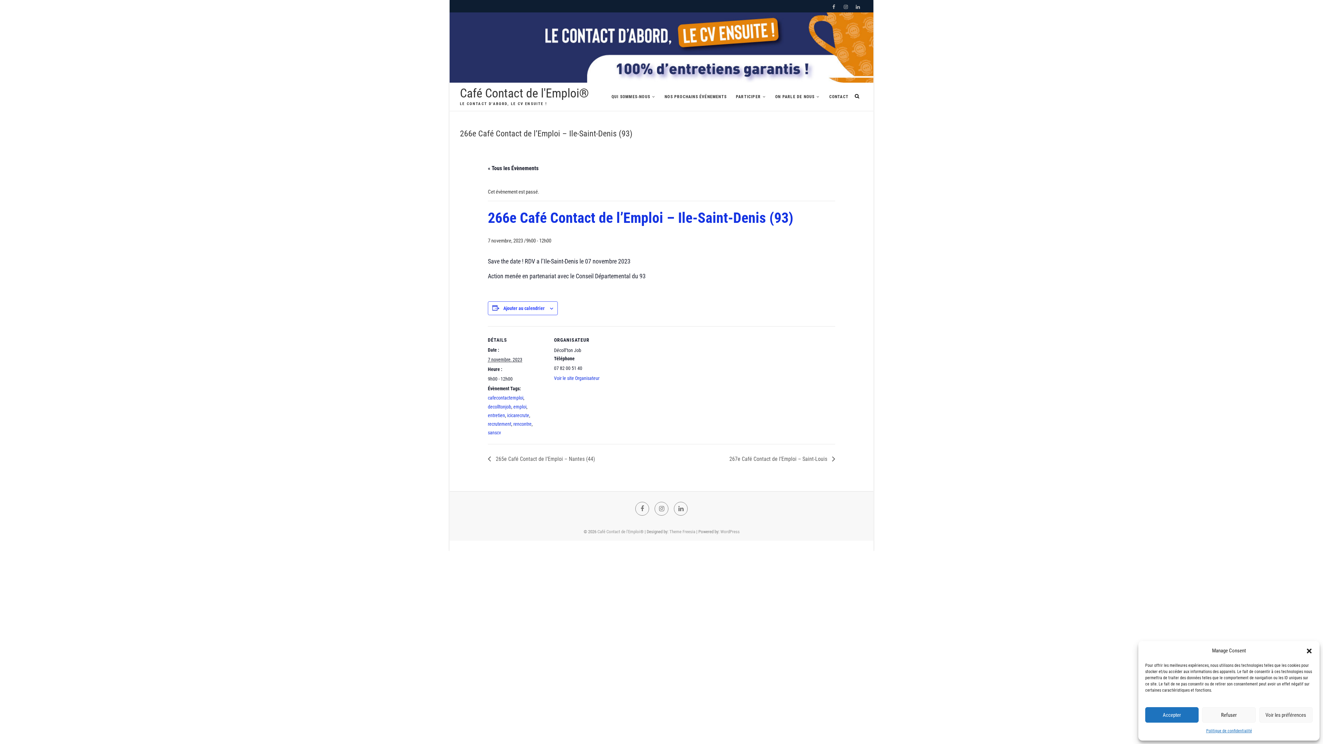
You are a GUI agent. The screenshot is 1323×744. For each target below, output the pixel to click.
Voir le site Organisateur (576, 378)
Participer (748, 96)
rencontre (522, 424)
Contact (839, 96)
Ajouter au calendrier (524, 308)
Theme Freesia (682, 531)
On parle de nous (794, 96)
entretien (496, 415)
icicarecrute (518, 415)
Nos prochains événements (696, 96)
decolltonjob (499, 407)
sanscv (494, 432)
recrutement (499, 424)
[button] (1309, 651)
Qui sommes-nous (631, 96)
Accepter (1172, 715)
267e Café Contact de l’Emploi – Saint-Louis (779, 459)
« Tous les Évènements (513, 168)
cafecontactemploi (505, 398)
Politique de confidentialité (1229, 730)
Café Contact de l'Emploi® (524, 93)
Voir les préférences (1285, 715)
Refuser (1229, 715)
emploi (519, 407)
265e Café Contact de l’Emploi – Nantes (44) (544, 459)
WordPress (730, 531)
